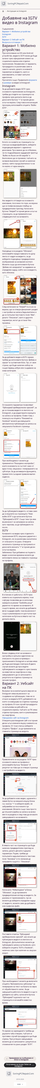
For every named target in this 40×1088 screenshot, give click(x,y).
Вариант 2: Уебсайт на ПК (13, 39)
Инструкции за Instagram (17, 11)
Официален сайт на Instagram (15, 718)
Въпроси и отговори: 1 (12, 42)
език (19, 1084)
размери (7, 82)
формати (33, 80)
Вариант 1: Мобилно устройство (16, 31)
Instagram (6, 34)
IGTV (4, 37)
